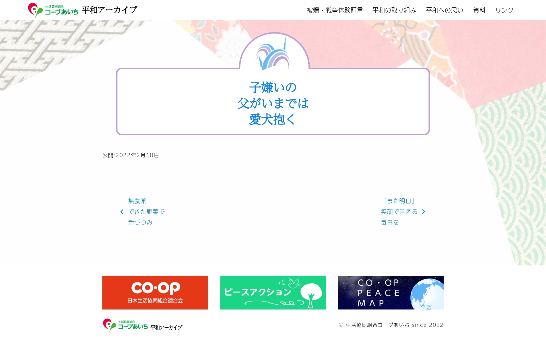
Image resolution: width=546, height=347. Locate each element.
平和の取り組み (394, 9)
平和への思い (445, 9)
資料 (479, 9)
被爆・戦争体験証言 (335, 9)
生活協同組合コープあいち (378, 325)
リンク (504, 9)
